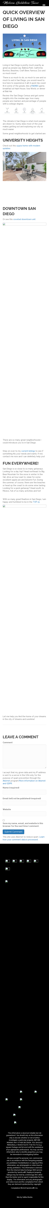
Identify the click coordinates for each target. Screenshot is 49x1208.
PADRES (35, 86)
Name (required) (11, 788)
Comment (8, 742)
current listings (28, 451)
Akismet (6, 781)
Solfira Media (27, 1197)
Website (7, 809)
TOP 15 (36, 502)
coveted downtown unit (24, 219)
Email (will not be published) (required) (22, 798)
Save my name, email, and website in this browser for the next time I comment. (23, 824)
